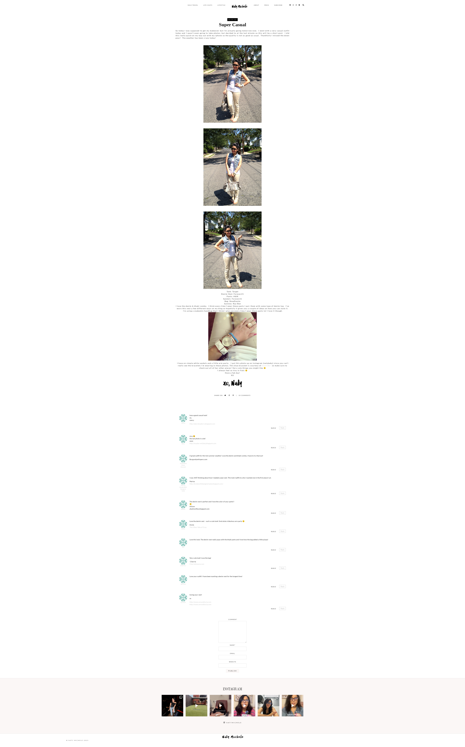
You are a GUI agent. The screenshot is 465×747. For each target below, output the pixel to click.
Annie (183, 529)
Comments (245, 395)
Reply (282, 428)
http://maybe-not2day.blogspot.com (203, 443)
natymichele (172, 697)
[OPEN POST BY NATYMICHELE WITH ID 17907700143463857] (220, 705)
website (232, 662)
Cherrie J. (183, 565)
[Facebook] (229, 395)
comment (232, 619)
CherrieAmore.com (197, 564)
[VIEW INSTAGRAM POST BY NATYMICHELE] (181, 714)
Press (266, 5)
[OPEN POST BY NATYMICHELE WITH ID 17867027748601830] (292, 705)
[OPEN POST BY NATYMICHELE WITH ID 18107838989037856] (268, 705)
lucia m (183, 602)
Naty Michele (239, 7)
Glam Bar (266, 366)
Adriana (183, 584)
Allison (183, 509)
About (256, 5)
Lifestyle (221, 5)
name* (232, 645)
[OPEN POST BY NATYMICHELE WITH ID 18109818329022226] (244, 705)
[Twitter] (225, 395)
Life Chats (207, 5)
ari (183, 547)
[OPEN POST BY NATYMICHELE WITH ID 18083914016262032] (196, 705)
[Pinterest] (233, 395)
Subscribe (278, 5)
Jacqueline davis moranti (183, 465)
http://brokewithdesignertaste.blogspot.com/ (206, 484)
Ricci (183, 444)
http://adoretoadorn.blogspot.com (202, 424)
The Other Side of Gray (198, 527)
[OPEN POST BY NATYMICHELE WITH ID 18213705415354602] (172, 705)
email (232, 653)
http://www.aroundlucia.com (200, 602)
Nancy (183, 423)
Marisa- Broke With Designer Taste (183, 488)
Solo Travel (193, 5)
